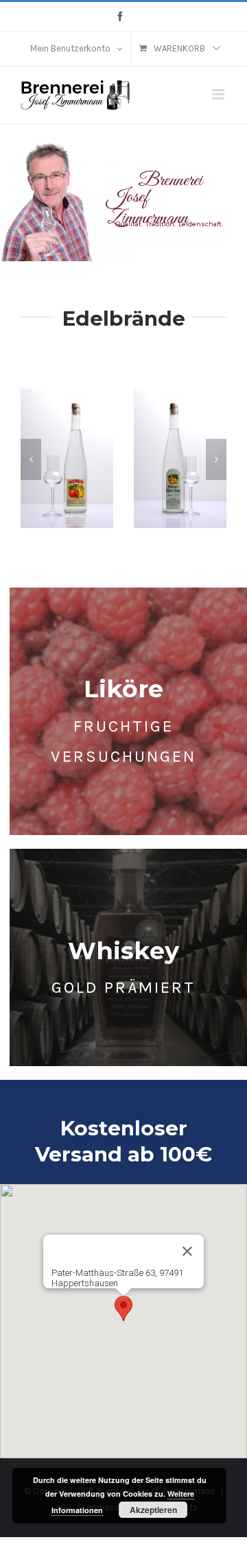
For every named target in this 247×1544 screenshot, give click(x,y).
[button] (31, 459)
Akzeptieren (153, 1510)
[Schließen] (187, 1251)
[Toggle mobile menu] (219, 94)
